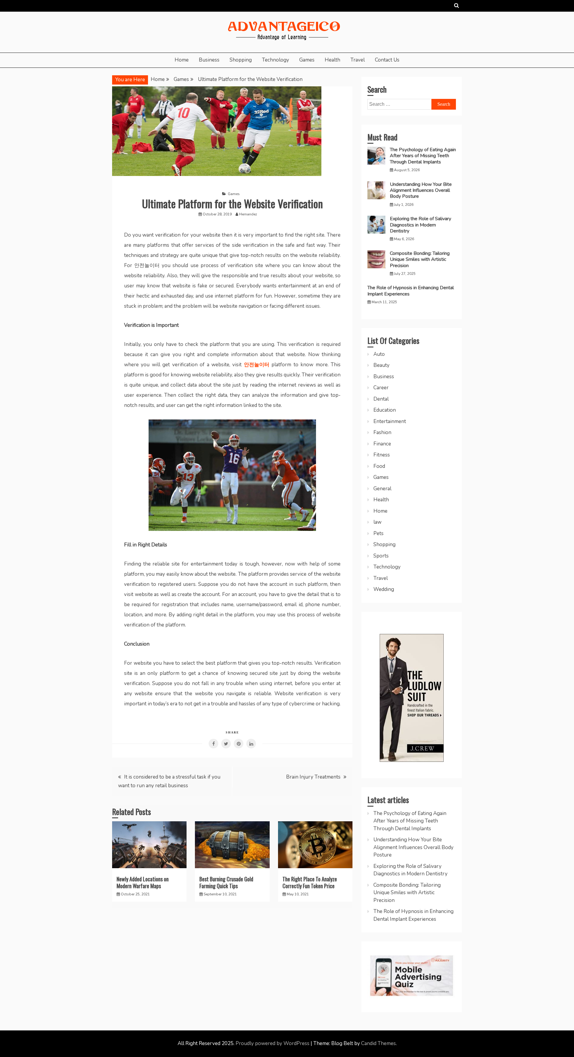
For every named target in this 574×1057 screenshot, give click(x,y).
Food (379, 466)
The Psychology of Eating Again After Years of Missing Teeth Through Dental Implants (423, 155)
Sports (381, 555)
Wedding (383, 589)
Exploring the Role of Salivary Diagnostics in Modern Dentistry (420, 224)
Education (384, 410)
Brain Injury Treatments (313, 776)
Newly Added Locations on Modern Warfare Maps (143, 882)
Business (209, 59)
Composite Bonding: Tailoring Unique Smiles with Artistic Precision (420, 259)
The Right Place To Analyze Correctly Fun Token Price (310, 882)
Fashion (382, 432)
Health (332, 59)
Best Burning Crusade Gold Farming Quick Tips (226, 882)
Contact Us (387, 59)
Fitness (381, 454)
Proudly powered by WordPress (273, 1043)
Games (307, 59)
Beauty (381, 365)
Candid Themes (378, 1043)
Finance (382, 443)
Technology (275, 59)
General (382, 488)
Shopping (241, 59)
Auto (379, 354)
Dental (381, 399)
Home (182, 59)
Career (381, 387)
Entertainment (389, 421)
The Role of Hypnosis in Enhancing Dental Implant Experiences (410, 290)
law (377, 522)
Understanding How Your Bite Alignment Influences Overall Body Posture (421, 190)
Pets (378, 533)
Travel (357, 59)
